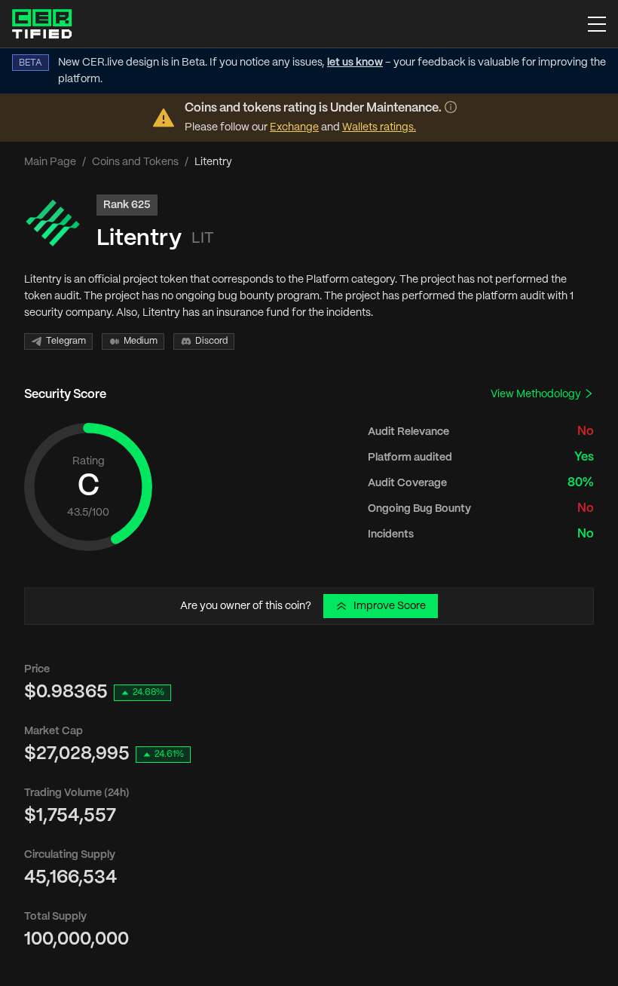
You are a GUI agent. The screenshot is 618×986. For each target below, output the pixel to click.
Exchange (294, 127)
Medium (141, 341)
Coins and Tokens (135, 162)
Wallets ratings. (379, 127)
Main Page (50, 162)
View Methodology (537, 394)
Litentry (139, 239)
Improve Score (389, 606)
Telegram (66, 341)
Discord (211, 341)
